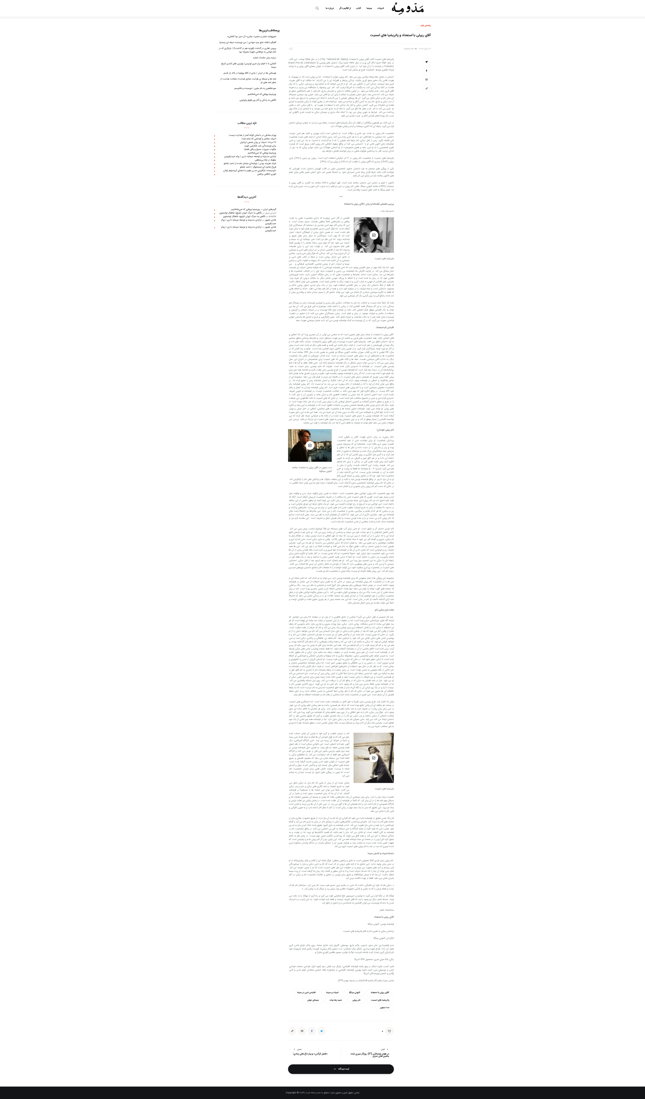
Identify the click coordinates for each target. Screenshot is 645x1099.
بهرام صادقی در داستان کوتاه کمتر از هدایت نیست (252, 135)
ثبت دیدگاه (343, 1069)
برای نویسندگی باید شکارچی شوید (260, 146)
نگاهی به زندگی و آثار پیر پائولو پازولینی (258, 100)
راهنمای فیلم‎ (426, 25)
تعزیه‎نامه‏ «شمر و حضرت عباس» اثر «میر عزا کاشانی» (251, 37)
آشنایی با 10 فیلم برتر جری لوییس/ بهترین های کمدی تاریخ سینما (248, 65)
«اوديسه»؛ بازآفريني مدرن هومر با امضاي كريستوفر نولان (249, 171)
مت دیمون (384, 1007)
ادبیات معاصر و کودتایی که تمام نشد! (259, 139)
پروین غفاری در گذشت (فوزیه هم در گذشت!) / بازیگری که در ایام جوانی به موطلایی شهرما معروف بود (247, 50)
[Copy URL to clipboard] (426, 88)
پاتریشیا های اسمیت (380, 1000)
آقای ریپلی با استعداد (380, 992)
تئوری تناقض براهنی (266, 174)
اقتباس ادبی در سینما (306, 992)
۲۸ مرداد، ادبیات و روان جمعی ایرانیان (258, 142)
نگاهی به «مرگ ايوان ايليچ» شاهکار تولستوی (240, 213)
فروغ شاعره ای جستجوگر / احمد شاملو (258, 167)
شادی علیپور (270, 220)
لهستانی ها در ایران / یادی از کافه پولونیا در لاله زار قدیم (250, 73)
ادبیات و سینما (332, 992)
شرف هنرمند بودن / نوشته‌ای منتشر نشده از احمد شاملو (250, 164)
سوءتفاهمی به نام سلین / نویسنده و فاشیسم (255, 88)
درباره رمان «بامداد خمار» (264, 58)
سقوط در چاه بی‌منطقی (265, 160)
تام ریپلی (356, 1000)
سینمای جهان (313, 1000)
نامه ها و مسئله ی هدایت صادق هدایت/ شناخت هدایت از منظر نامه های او (248, 81)
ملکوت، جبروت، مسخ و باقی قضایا (260, 149)
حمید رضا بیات (336, 1000)
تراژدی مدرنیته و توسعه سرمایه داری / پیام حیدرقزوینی (250, 156)
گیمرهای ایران (269, 209)
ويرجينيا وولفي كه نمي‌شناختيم (262, 94)
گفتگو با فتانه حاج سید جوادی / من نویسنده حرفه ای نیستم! (247, 43)
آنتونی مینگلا (354, 992)
